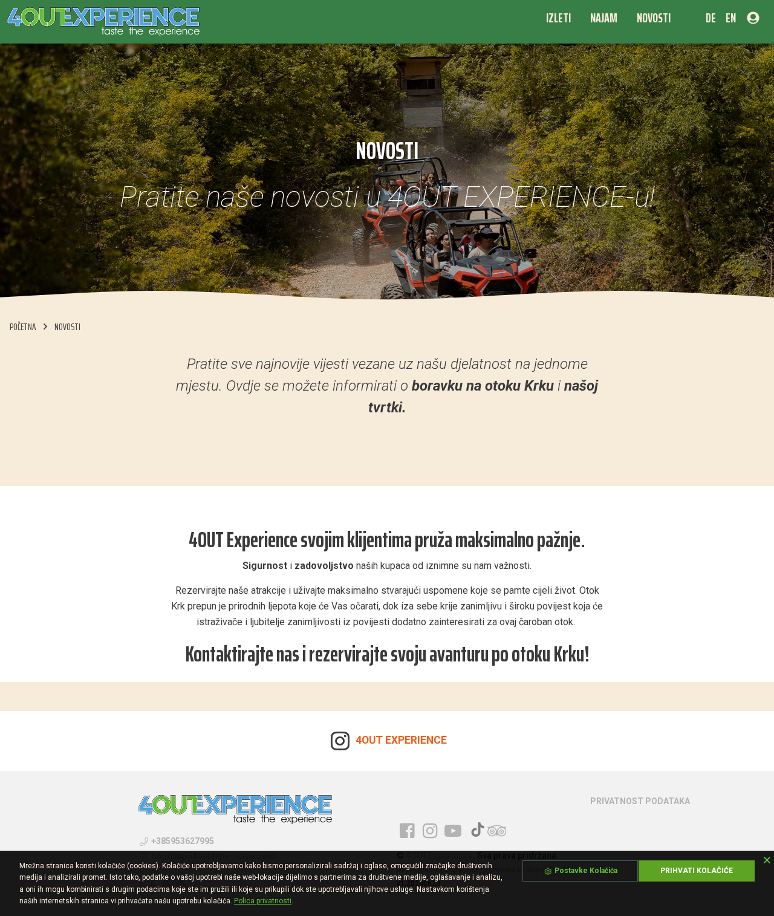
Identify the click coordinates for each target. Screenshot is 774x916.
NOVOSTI (67, 326)
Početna (23, 326)
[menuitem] (558, 18)
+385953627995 (181, 841)
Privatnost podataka (640, 801)
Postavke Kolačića (585, 870)
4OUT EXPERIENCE (400, 740)
